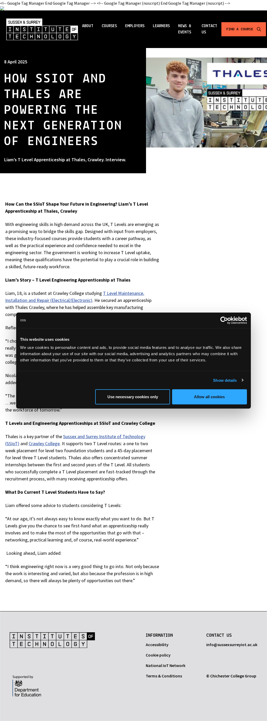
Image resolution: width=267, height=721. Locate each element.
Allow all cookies (209, 397)
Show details (225, 380)
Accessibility (157, 644)
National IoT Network (165, 665)
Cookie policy (158, 655)
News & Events (184, 29)
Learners (161, 26)
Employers (134, 26)
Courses (109, 26)
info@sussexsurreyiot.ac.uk (231, 644)
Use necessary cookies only (132, 397)
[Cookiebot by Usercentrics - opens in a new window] (224, 320)
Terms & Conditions (164, 675)
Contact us (209, 29)
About (87, 26)
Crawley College (44, 443)
